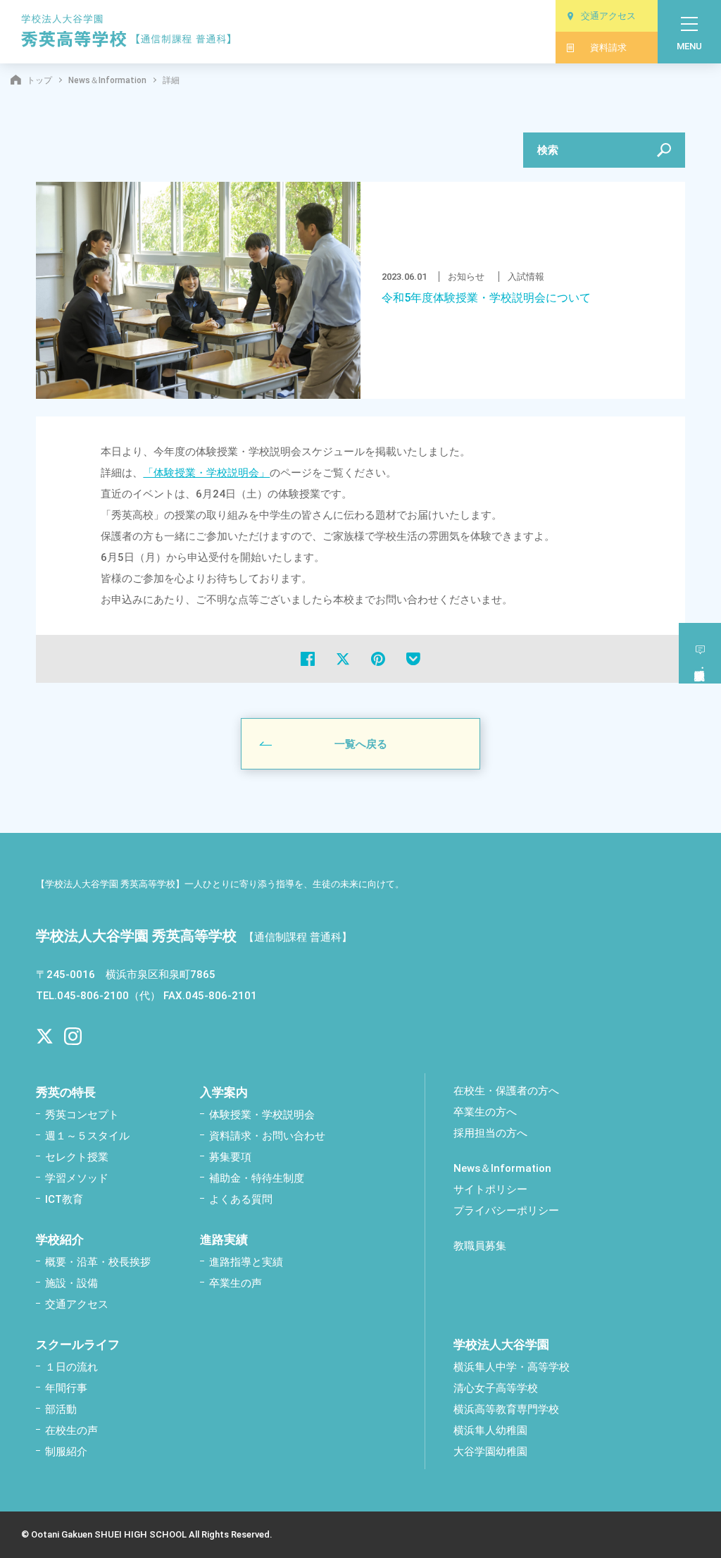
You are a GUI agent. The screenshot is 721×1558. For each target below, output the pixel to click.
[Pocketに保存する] (413, 659)
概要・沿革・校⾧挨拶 (98, 1262)
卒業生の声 (235, 1283)
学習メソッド (76, 1178)
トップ (39, 80)
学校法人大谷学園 (501, 1344)
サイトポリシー (490, 1189)
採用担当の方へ (490, 1133)
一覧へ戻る (360, 744)
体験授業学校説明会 (700, 653)
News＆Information (107, 80)
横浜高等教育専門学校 (506, 1409)
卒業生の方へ (485, 1112)
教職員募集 (479, 1245)
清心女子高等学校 (495, 1388)
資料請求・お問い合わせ (267, 1136)
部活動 (61, 1409)
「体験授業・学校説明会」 (206, 472)
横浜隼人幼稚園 (490, 1430)
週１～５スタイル (87, 1136)
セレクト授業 (76, 1157)
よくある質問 (240, 1199)
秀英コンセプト (82, 1114)
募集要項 (230, 1157)
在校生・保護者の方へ (506, 1090)
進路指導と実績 (246, 1262)
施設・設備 (71, 1283)
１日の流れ (71, 1367)
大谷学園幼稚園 (490, 1451)
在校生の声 (71, 1430)
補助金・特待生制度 (256, 1178)
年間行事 (66, 1388)
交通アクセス (608, 16)
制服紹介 (66, 1451)
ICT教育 (64, 1199)
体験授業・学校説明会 (262, 1114)
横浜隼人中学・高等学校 (511, 1367)
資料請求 (608, 47)
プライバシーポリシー (506, 1210)
